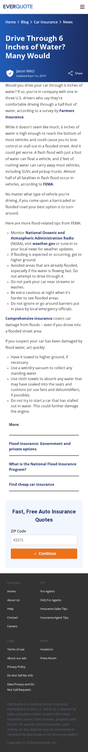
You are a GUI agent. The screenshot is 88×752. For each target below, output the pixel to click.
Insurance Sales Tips (53, 609)
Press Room (48, 658)
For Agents (47, 591)
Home (10, 22)
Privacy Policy (16, 667)
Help (10, 609)
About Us (13, 600)
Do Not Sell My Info (20, 675)
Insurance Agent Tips (54, 617)
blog (25, 22)
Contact (12, 617)
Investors (46, 649)
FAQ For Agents (50, 600)
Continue (47, 553)
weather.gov (43, 243)
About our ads (16, 658)
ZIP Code (18, 531)
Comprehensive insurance (28, 318)
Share (79, 73)
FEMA (48, 184)
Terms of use (15, 649)
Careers (12, 626)
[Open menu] (82, 6)
